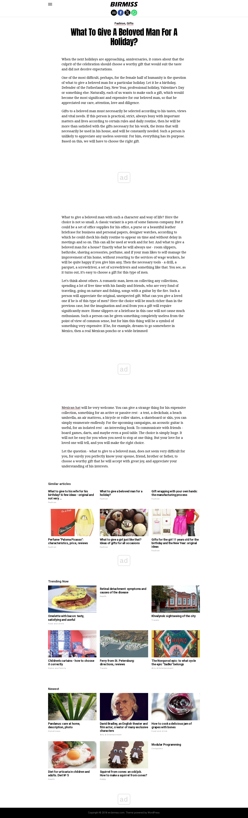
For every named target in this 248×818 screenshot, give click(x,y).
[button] (50, 4)
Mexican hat (71, 407)
